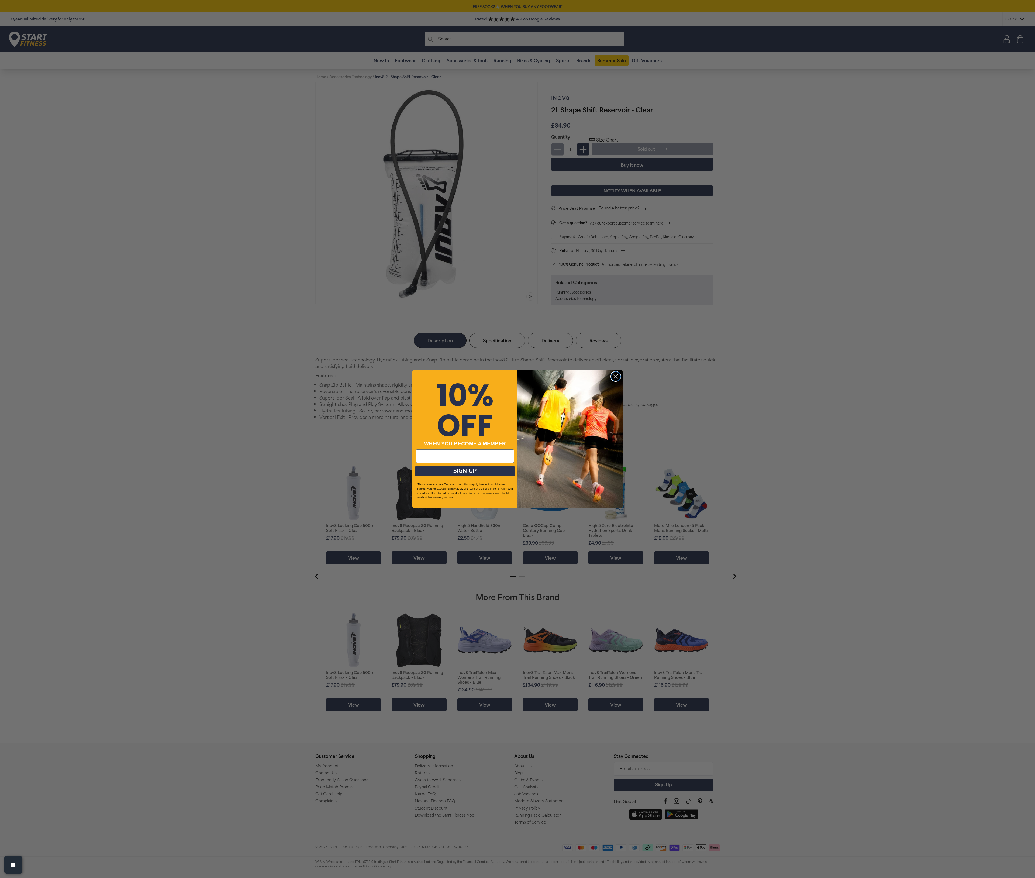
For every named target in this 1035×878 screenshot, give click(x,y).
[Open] (13, 865)
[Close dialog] (615, 376)
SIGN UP (465, 471)
